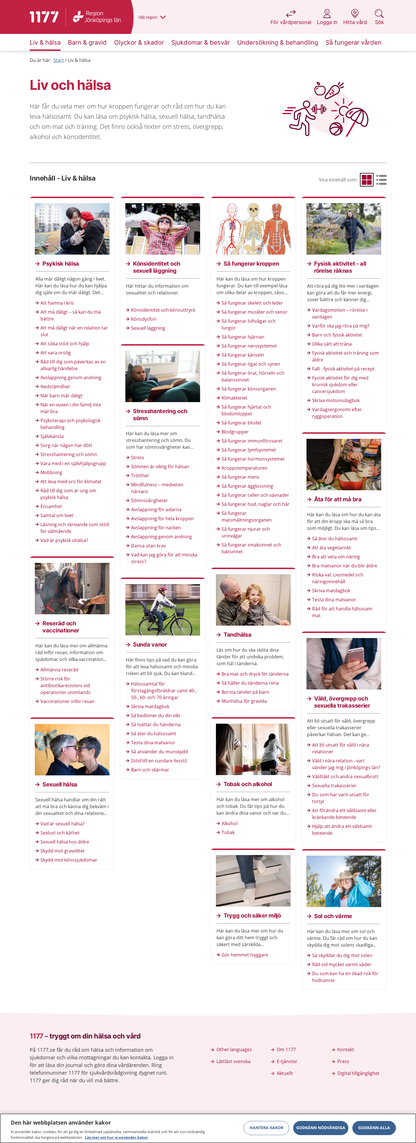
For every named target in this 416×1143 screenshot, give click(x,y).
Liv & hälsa (79, 60)
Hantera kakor (266, 1128)
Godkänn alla (374, 1128)
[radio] (367, 180)
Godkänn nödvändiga (320, 1128)
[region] (208, 1128)
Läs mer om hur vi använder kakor (116, 1137)
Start (58, 60)
